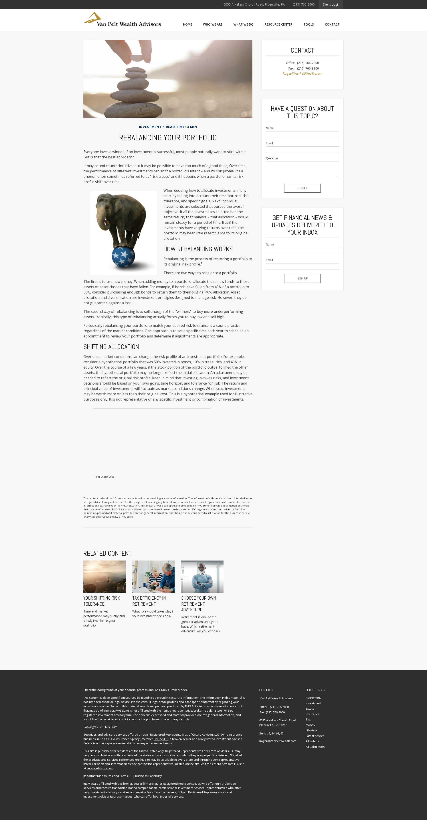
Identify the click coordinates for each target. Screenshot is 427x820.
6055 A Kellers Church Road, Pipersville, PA (254, 4)
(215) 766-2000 (304, 4)
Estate (310, 708)
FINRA (157, 739)
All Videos (312, 741)
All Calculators (315, 747)
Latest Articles (315, 736)
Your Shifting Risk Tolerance (101, 601)
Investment (313, 703)
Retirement (313, 698)
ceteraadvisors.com (100, 768)
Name (270, 128)
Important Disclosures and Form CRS (107, 776)
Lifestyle (311, 730)
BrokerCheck (178, 690)
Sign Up (303, 278)
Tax (308, 719)
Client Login (331, 4)
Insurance (312, 714)
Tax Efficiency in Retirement (149, 601)
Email (269, 143)
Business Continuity (148, 776)
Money (310, 725)
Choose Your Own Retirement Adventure (198, 604)
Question (272, 158)
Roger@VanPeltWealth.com (302, 73)
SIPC (165, 739)
